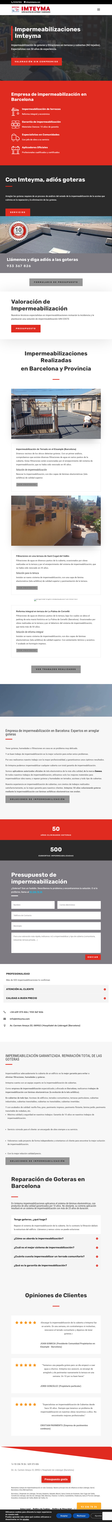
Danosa (98, 771)
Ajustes (98, 1516)
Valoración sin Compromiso (36, 62)
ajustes (26, 1519)
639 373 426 (33, 1464)
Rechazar (81, 1516)
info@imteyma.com (20, 1019)
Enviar (93, 957)
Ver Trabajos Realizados (56, 669)
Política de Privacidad (62, 1509)
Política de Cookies (41, 1509)
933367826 (17, 2)
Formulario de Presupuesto (56, 282)
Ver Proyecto (27, 484)
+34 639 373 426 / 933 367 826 (26, 1012)
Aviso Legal (25, 1509)
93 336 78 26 (36, 892)
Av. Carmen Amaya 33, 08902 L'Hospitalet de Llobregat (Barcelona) (45, 1025)
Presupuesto (26, 328)
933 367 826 (19, 266)
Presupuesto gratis (56, 1479)
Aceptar (64, 1516)
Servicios (18, 212)
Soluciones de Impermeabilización (37, 799)
